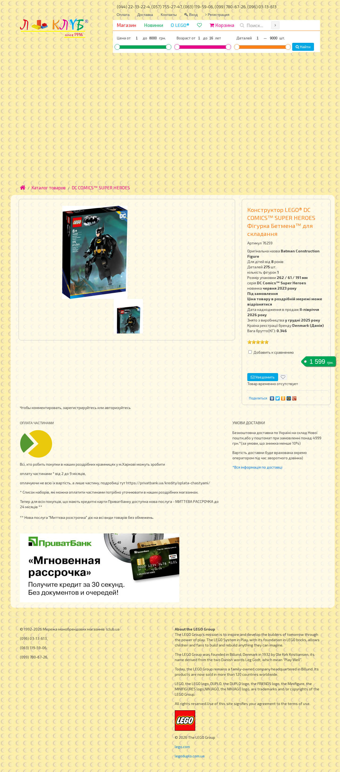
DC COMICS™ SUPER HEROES (101, 187)
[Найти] (275, 25)
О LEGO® (180, 25)
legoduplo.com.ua (190, 756)
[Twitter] (277, 398)
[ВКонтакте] (272, 398)
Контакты (169, 14)
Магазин (126, 25)
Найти (305, 46)
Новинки (153, 25)
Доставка (145, 14)
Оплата (123, 14)
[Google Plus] (294, 398)
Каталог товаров (49, 187)
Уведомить (264, 377)
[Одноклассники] (283, 398)
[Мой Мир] (289, 398)
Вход (193, 14)
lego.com (182, 746)
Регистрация (218, 14)
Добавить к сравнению (273, 352)
